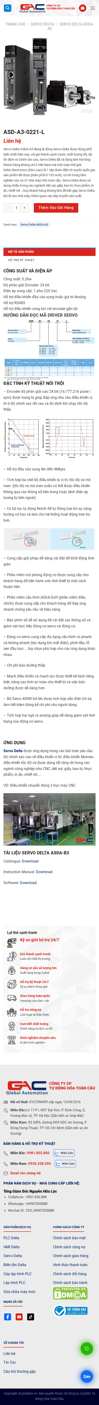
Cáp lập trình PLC (17, 1274)
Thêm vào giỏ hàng (55, 207)
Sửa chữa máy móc (19, 1292)
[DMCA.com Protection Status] (70, 1293)
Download (30, 861)
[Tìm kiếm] (7, 8)
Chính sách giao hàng (70, 1256)
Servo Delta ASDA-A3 (34, 224)
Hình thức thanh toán (70, 1265)
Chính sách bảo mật (69, 1238)
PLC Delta (11, 1238)
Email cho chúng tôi (25, 1173)
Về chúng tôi (13, 1342)
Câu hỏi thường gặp (19, 1371)
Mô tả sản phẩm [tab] (21, 251)
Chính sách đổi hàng (70, 1274)
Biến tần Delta (14, 1265)
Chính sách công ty (68, 1227)
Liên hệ (9, 1353)
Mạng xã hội (13, 1301)
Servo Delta (13, 751)
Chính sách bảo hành (70, 1282)
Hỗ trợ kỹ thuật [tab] (21, 260)
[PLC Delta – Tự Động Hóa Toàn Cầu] (46, 8)
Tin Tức (9, 1362)
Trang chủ (15, 24)
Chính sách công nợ (69, 1247)
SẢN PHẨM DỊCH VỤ (17, 1227)
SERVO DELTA (42, 24)
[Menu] (93, 8)
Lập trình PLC (14, 1282)
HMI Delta (11, 1247)
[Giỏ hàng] (82, 8)
